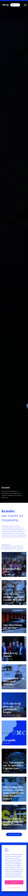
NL (15, 4)
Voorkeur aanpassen (14, 887)
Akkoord (14, 882)
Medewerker (7, 547)
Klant (18, 547)
